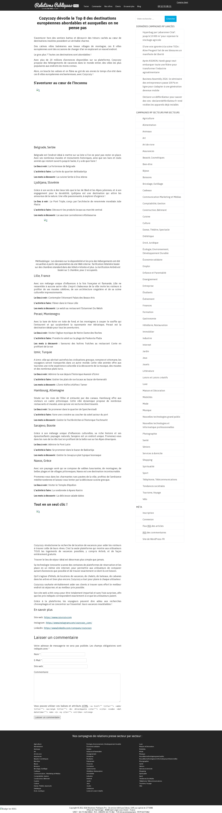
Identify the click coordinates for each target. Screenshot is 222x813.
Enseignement (150, 279)
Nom (37, 654)
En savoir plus (129, 6)
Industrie (147, 338)
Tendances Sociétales (146, 779)
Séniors (146, 446)
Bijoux (146, 170)
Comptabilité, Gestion (154, 203)
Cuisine (146, 216)
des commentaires (154, 532)
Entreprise (148, 286)
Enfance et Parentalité (154, 272)
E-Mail (38, 660)
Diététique (148, 236)
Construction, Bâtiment (155, 210)
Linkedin (175, 6)
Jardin (146, 351)
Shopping (147, 460)
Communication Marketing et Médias (162, 197)
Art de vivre (148, 144)
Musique (147, 410)
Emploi (146, 266)
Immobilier (148, 331)
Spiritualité (148, 466)
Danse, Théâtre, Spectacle (156, 229)
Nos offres (108, 6)
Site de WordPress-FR (154, 539)
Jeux (145, 358)
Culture (146, 223)
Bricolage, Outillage (153, 183)
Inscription (148, 513)
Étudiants (147, 292)
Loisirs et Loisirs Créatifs (95, 791)
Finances (147, 305)
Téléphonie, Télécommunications (160, 479)
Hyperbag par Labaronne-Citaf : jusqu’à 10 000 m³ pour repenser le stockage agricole (160, 36)
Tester (86, 6)
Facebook (178, 6)
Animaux (147, 131)
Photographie (150, 433)
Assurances (148, 151)
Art (144, 138)
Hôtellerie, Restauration (155, 325)
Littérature (148, 371)
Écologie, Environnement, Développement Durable (156, 251)
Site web (38, 666)
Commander (96, 6)
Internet (147, 344)
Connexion (148, 519)
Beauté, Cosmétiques (153, 157)
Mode (145, 403)
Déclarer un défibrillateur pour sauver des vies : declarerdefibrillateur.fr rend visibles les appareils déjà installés (162, 101)
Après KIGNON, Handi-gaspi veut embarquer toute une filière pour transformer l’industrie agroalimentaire (160, 66)
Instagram (184, 6)
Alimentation (149, 125)
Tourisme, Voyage (152, 492)
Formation (148, 312)
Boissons (147, 177)
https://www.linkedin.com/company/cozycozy (68, 628)
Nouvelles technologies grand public (161, 416)
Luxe (145, 384)
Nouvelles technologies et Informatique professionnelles (158, 425)
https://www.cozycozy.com (58, 617)
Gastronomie (149, 318)
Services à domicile (153, 453)
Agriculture (148, 118)
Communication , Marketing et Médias (47, 773)
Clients (118, 6)
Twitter (181, 6)
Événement (148, 299)
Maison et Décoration (154, 390)
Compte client (182, 2)
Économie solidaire (152, 259)
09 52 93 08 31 (164, 6)
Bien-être (147, 164)
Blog (139, 6)
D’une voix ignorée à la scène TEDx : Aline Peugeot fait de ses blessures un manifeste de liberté (162, 50)
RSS (187, 6)
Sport (145, 473)
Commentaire (41, 672)
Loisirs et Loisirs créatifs (155, 377)
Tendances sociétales (154, 486)
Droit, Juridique (150, 242)
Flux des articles (153, 526)
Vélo (145, 499)
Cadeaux (147, 190)
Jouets (146, 364)
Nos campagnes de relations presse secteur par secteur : (107, 736)
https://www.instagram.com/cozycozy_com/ (69, 622)
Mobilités (147, 397)
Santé (146, 440)
